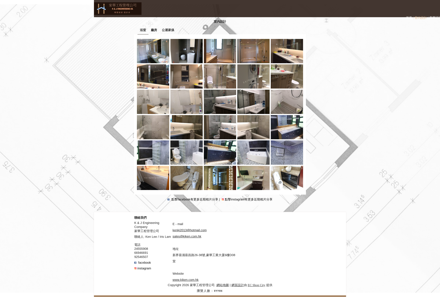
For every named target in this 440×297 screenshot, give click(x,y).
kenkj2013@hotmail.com (190, 230)
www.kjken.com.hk (186, 280)
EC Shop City (256, 285)
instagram (144, 268)
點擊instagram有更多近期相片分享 (248, 199)
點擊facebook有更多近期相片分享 (194, 199)
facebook (144, 262)
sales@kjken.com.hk (187, 236)
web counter (233, 291)
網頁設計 (237, 285)
